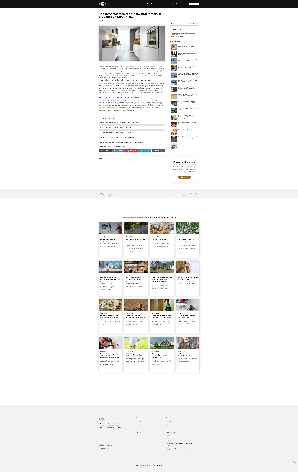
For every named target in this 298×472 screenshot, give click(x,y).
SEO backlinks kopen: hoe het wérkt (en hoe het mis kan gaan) (180, 444)
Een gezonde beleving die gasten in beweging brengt (187, 123)
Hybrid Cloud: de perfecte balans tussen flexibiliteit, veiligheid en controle (186, 88)
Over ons (138, 4)
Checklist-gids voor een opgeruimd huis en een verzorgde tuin (159, 355)
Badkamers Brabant (121, 158)
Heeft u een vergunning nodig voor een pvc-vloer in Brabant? (187, 95)
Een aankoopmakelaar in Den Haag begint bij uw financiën (187, 59)
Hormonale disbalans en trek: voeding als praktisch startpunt (186, 130)
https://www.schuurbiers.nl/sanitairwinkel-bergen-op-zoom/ (117, 110)
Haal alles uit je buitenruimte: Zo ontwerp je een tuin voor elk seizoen (187, 241)
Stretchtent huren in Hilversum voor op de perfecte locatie (187, 81)
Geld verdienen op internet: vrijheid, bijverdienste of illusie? (180, 448)
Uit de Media (150, 4)
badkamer (120, 73)
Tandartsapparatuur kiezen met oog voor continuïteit (187, 144)
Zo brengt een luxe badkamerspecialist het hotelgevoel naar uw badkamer (187, 53)
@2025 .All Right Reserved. (149, 465)
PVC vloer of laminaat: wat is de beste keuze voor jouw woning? (186, 45)
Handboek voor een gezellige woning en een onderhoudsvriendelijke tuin (109, 355)
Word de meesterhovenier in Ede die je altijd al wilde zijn (188, 109)
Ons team (169, 424)
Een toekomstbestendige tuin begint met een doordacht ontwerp (188, 137)
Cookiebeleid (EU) (171, 432)
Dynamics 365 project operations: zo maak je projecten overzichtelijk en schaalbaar (187, 102)
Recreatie (139, 427)
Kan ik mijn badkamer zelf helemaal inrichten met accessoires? (131, 142)
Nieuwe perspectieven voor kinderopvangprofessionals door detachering (186, 117)
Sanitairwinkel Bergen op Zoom (136, 158)
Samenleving (140, 429)
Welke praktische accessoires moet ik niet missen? (131, 137)
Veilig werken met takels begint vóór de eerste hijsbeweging (188, 66)
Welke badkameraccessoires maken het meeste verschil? (131, 122)
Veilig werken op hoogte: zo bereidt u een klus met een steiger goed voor (188, 74)
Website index (170, 440)
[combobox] (194, 4)
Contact (170, 4)
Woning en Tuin (104, 20)
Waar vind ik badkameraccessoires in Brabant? (131, 127)
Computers (139, 421)
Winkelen (139, 432)
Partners (160, 4)
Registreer (179, 4)
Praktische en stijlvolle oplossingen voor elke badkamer (183, 33)
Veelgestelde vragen (177, 36)
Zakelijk (139, 438)
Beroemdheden (171, 435)
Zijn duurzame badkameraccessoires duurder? (131, 132)
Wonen (138, 435)
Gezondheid (140, 424)
